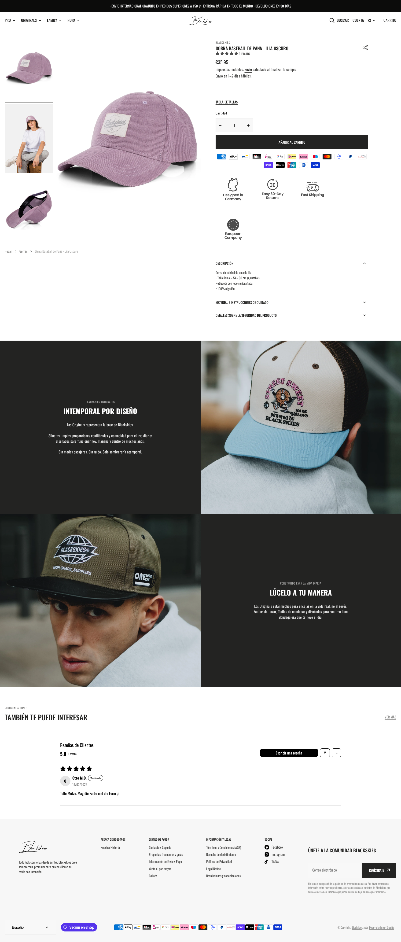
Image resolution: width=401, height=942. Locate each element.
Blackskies (357, 927)
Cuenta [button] (358, 20)
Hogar (8, 251)
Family (52, 20)
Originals (29, 20)
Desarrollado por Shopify (381, 927)
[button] (365, 47)
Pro (8, 20)
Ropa (71, 20)
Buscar (343, 20)
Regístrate (376, 870)
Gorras (23, 251)
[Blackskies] (200, 20)
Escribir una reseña (289, 753)
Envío (248, 69)
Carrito (389, 20)
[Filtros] (325, 752)
